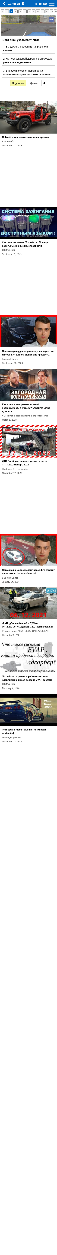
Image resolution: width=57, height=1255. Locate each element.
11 (42, 11)
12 (47, 11)
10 (38, 11)
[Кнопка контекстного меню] (50, 3)
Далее (34, 83)
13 (51, 11)
